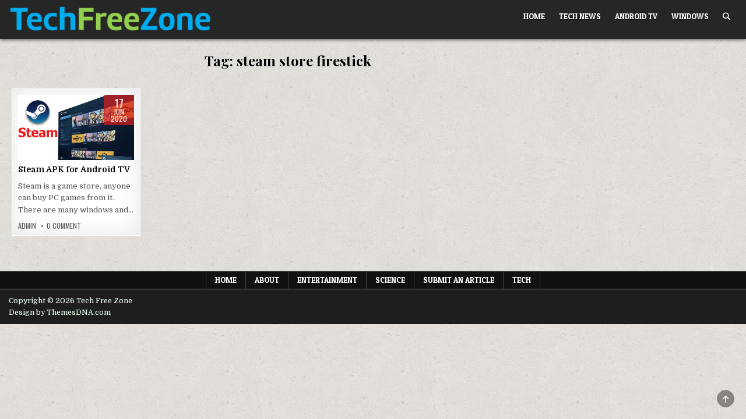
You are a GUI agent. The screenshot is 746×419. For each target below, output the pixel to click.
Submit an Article (458, 280)
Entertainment (327, 280)
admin (27, 225)
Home (534, 16)
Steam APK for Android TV (74, 169)
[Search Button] (726, 16)
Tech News (580, 16)
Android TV (636, 16)
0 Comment (64, 225)
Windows (690, 16)
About (267, 280)
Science (390, 280)
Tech (521, 280)
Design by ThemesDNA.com (60, 312)
